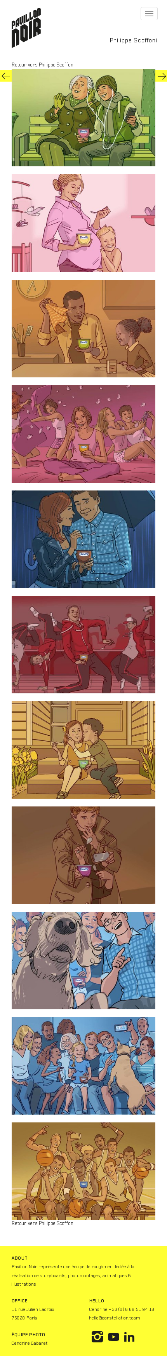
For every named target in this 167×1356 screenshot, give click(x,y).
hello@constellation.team (114, 1318)
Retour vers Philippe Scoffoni (43, 65)
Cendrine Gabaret (30, 1343)
